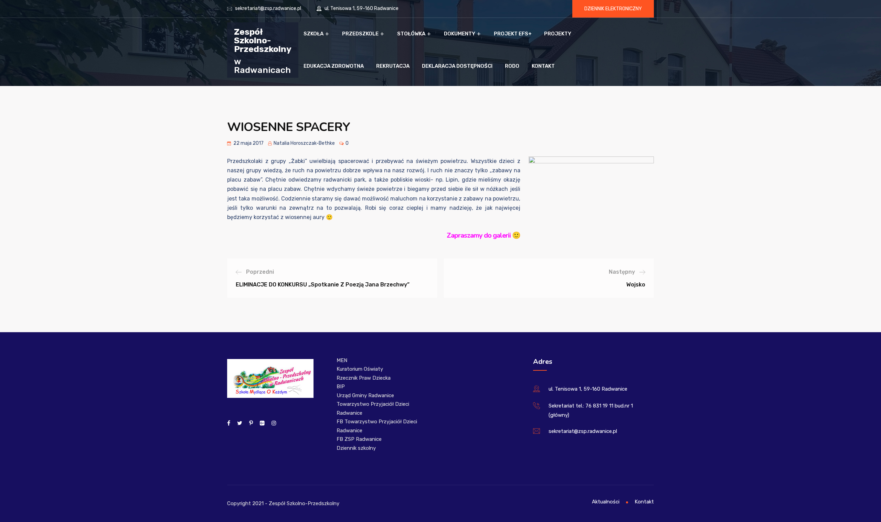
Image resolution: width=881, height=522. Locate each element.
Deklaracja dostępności (457, 66)
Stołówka (411, 34)
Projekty (557, 34)
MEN (342, 360)
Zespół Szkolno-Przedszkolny (262, 40)
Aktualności (605, 502)
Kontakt (543, 66)
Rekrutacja (393, 66)
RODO (512, 66)
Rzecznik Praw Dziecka (364, 378)
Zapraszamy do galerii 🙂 (483, 235)
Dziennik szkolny (356, 448)
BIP (341, 386)
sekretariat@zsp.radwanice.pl (268, 8)
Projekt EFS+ (513, 34)
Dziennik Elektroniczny (613, 9)
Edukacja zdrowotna (334, 66)
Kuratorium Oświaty (360, 369)
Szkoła (313, 34)
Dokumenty (459, 34)
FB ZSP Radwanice (359, 439)
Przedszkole (360, 34)
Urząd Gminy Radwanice (365, 395)
